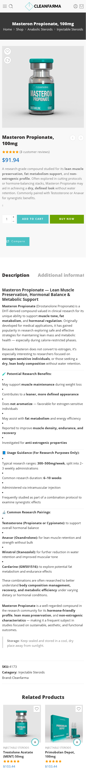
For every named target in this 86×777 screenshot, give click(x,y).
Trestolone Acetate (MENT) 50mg (18, 754)
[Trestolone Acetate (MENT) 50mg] (22, 724)
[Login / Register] (75, 6)
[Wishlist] (7, 51)
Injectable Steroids (70, 29)
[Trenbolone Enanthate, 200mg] (73, 138)
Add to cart (32, 219)
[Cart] (81, 6)
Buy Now (67, 219)
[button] (35, 742)
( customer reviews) (34, 152)
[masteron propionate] (43, 87)
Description (15, 275)
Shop (19, 29)
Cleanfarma (20, 678)
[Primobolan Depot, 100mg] (64, 724)
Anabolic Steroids (40, 29)
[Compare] (7, 60)
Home (7, 29)
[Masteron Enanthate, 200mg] (81, 138)
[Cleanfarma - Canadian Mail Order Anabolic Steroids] (43, 6)
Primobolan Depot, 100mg (60, 754)
